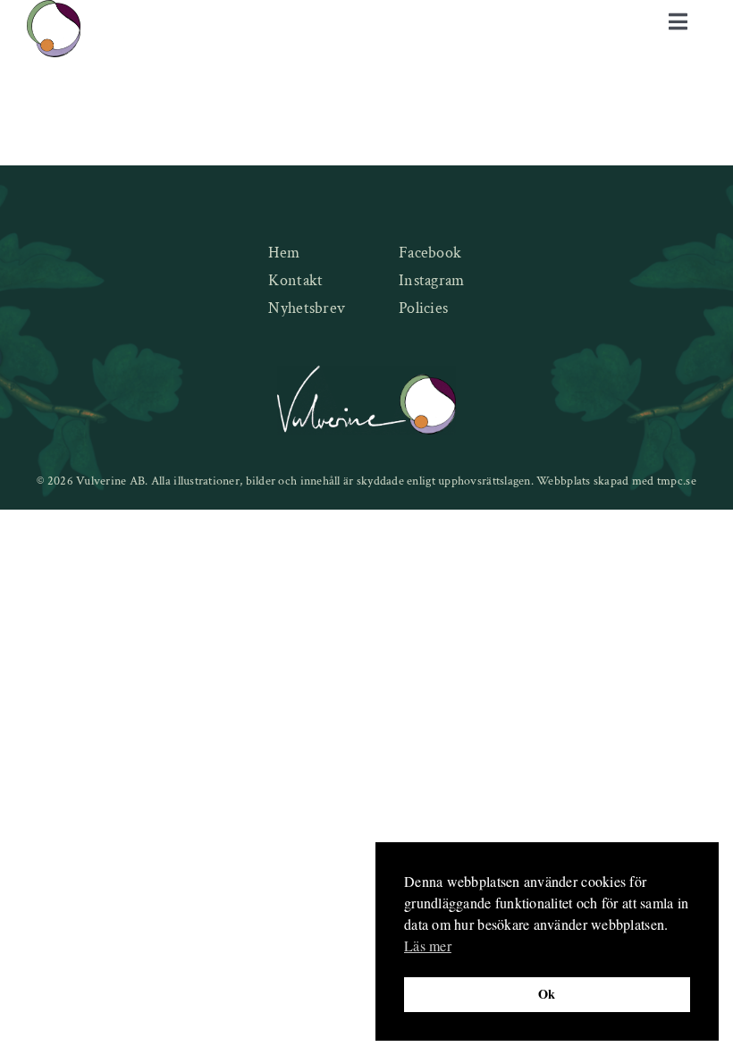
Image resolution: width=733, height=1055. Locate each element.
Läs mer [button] (427, 945)
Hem (283, 252)
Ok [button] (547, 993)
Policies (423, 308)
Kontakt (295, 280)
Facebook (430, 252)
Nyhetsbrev (306, 308)
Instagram (431, 280)
